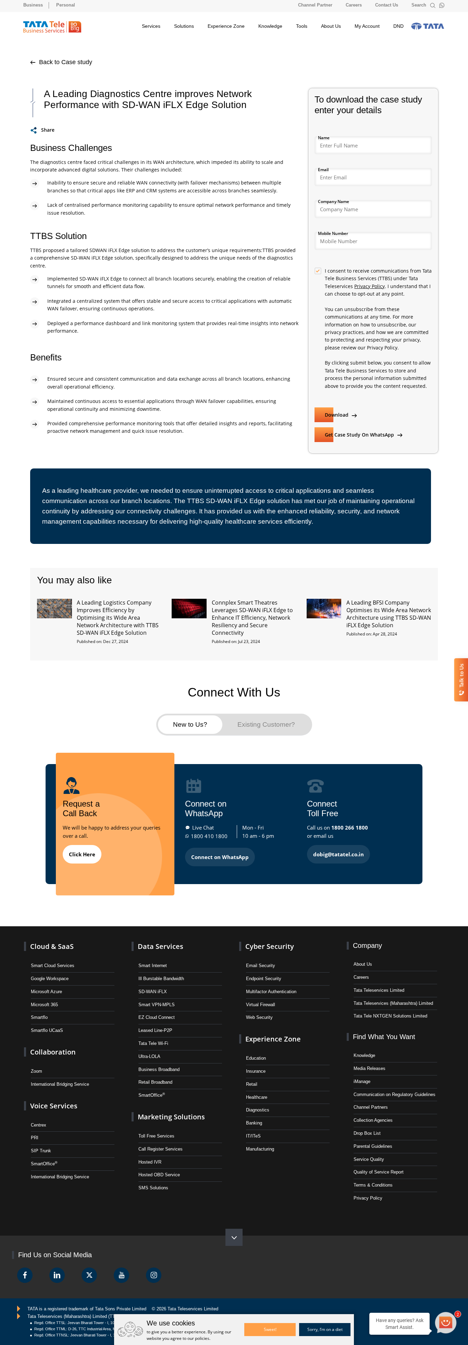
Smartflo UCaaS (47, 1030)
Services (151, 26)
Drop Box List (367, 1133)
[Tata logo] (427, 26)
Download (337, 415)
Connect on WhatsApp (220, 857)
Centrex (38, 1125)
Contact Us (386, 5)
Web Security (259, 1017)
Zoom (36, 1071)
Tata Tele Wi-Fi (153, 1043)
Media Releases (369, 1068)
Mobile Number (333, 233)
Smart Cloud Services (52, 965)
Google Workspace (50, 978)
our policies (198, 1338)
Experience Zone (226, 26)
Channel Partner (315, 5)
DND (398, 26)
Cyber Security (269, 946)
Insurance (256, 1071)
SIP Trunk (41, 1150)
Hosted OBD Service (159, 1174)
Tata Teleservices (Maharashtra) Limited (393, 1003)
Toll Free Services (156, 1136)
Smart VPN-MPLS (156, 1004)
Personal (65, 5)
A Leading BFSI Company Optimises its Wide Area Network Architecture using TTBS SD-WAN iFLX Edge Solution (388, 614)
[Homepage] (52, 27)
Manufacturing (260, 1149)
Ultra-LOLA (149, 1056)
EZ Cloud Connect (156, 1017)
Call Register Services (160, 1149)
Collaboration (53, 1052)
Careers (354, 5)
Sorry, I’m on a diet (325, 1329)
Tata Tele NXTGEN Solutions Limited (390, 1016)
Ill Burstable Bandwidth (161, 978)
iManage (362, 1081)
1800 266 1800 (349, 827)
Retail (251, 1084)
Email (323, 169)
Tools (301, 26)
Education (256, 1058)
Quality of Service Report (379, 1172)
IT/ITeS (253, 1136)
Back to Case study (64, 62)
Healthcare (256, 1097)
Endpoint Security (263, 978)
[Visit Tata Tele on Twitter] (89, 1275)
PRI (34, 1137)
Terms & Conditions (373, 1185)
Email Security (260, 965)
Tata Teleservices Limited (379, 990)
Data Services (160, 946)
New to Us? (190, 724)
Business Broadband (159, 1069)
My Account (367, 26)
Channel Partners (371, 1107)
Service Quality (369, 1159)
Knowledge (270, 26)
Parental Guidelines (373, 1146)
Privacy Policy (369, 286)
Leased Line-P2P (155, 1030)
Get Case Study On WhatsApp (360, 434)
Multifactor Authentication (271, 991)
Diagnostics (257, 1109)
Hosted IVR (149, 1162)
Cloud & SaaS (52, 946)
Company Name (333, 201)
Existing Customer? (266, 724)
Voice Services (53, 1105)
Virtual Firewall (260, 1004)
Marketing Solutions (171, 1116)
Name (324, 138)
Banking (254, 1123)
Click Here (82, 854)
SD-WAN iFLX (152, 991)
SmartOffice (44, 1163)
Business (33, 5)
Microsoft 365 (44, 1004)
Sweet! (270, 1329)
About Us (331, 26)
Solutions (184, 26)
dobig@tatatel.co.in (338, 854)
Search (419, 5)
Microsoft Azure (46, 991)
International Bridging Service (60, 1084)
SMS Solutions (153, 1187)
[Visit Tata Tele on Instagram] (153, 1275)
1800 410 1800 (209, 836)
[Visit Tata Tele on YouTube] (121, 1275)
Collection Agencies (373, 1120)
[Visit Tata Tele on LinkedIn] (57, 1275)
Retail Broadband (155, 1082)
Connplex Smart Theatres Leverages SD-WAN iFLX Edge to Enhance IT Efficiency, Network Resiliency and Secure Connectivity (252, 617)
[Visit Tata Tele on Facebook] (25, 1275)
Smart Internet (152, 965)
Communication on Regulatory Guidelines (394, 1094)
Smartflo (39, 1017)
